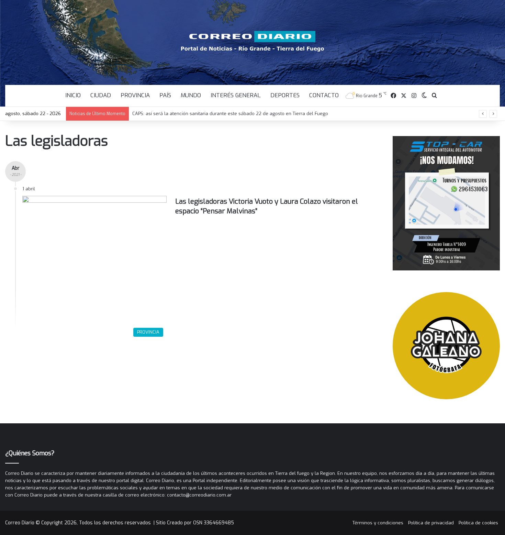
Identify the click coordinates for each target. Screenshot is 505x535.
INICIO (73, 95)
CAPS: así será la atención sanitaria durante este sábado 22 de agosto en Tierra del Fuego (230, 113)
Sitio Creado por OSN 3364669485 (195, 523)
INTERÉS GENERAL (236, 95)
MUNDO (191, 95)
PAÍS (165, 95)
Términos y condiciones (377, 523)
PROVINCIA (135, 95)
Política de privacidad (431, 523)
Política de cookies (478, 523)
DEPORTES (285, 95)
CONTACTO (324, 95)
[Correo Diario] (252, 41)
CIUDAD (100, 95)
